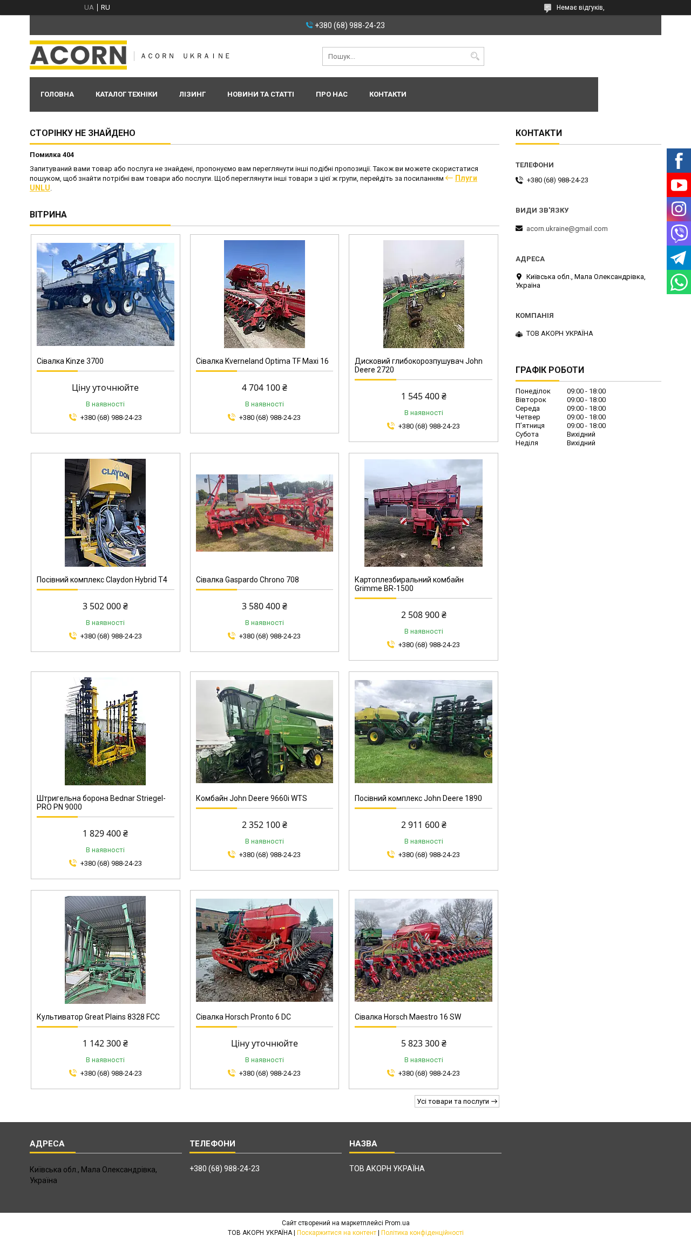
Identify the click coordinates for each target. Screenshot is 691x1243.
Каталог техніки (127, 94)
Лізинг (192, 94)
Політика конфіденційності (422, 1233)
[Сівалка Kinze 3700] (105, 294)
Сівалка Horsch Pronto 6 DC (243, 1017)
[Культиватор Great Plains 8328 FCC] (105, 950)
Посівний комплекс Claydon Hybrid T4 (102, 579)
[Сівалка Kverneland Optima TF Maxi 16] (265, 294)
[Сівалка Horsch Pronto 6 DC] (265, 950)
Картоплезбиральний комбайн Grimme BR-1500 (409, 584)
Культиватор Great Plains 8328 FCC (98, 1017)
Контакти (388, 94)
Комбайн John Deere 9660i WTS (251, 798)
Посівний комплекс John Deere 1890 (418, 798)
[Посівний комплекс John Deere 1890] (423, 731)
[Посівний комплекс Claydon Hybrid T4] (105, 513)
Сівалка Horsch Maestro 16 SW (408, 1017)
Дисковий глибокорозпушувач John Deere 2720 (419, 365)
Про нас (332, 94)
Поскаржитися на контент (336, 1233)
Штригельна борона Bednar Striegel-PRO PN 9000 (101, 802)
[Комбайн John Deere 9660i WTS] (265, 731)
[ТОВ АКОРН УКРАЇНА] (78, 56)
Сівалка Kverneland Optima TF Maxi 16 (262, 361)
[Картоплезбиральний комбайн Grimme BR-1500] (423, 513)
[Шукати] (474, 56)
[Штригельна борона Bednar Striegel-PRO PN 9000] (105, 731)
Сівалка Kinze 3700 (70, 361)
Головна (57, 94)
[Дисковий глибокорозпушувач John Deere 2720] (423, 294)
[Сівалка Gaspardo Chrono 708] (265, 513)
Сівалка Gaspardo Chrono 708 (247, 579)
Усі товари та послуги (453, 1101)
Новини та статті (260, 94)
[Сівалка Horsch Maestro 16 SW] (423, 950)
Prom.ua (397, 1223)
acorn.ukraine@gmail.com (567, 229)
